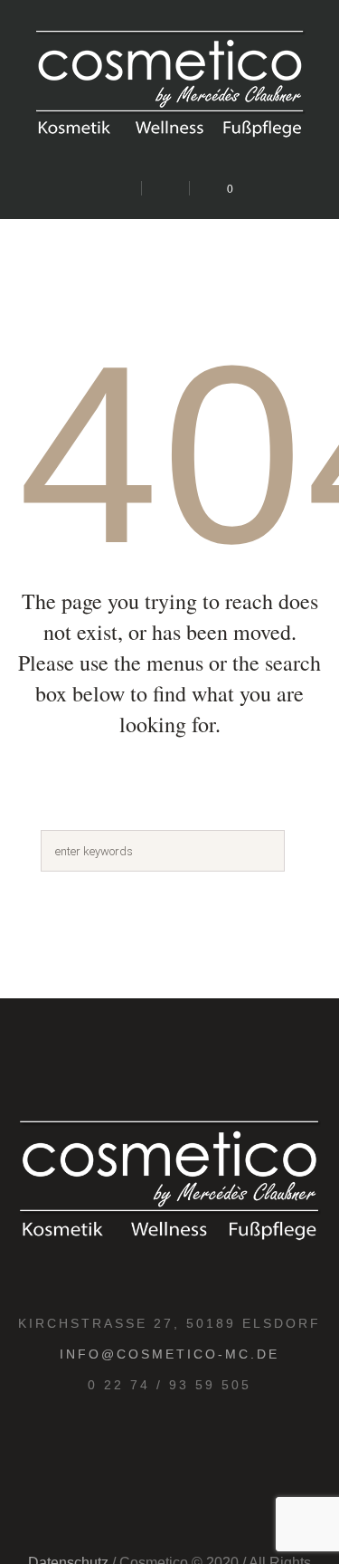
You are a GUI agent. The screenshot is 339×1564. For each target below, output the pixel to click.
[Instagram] (148, 1449)
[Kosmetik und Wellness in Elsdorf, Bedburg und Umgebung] (170, 87)
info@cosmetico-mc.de (169, 1354)
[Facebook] (188, 1449)
